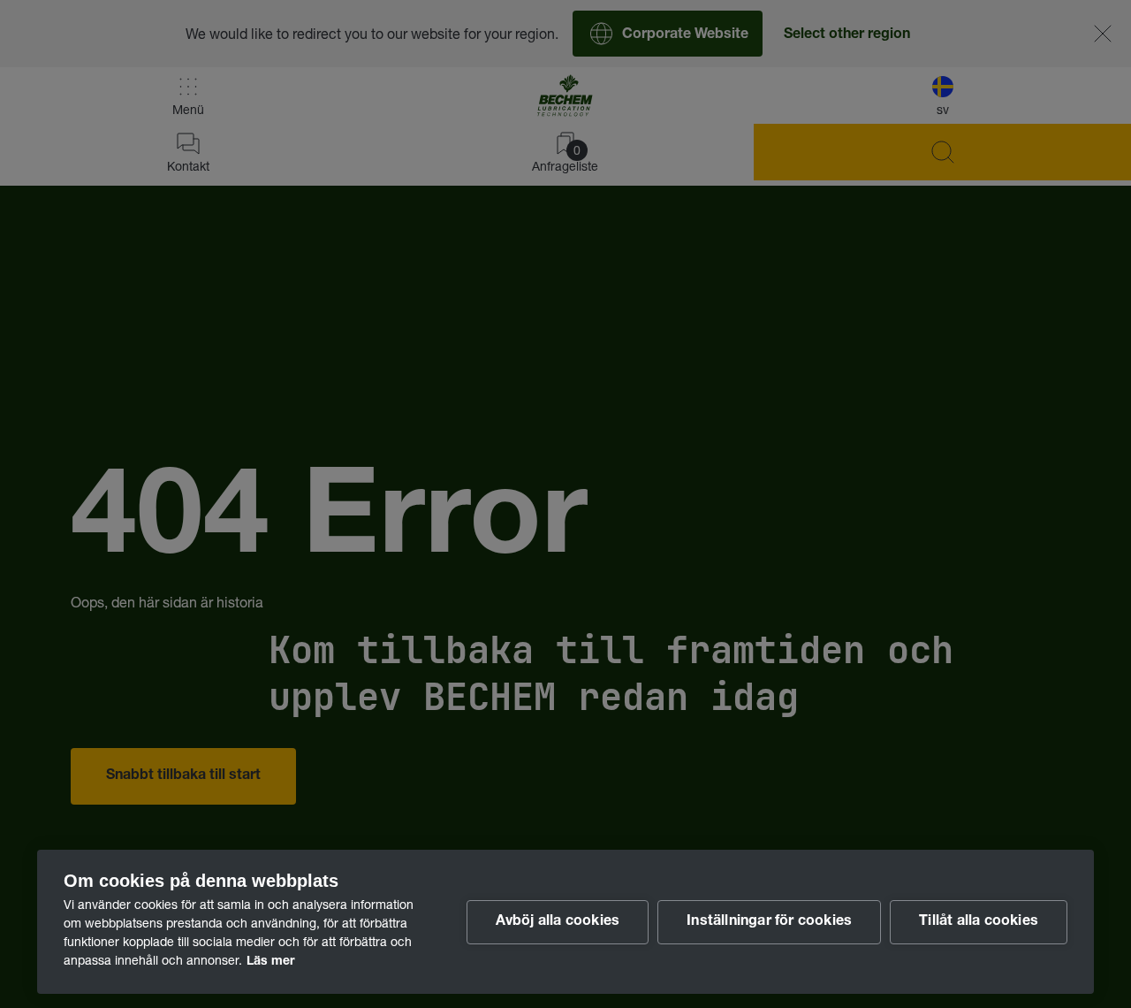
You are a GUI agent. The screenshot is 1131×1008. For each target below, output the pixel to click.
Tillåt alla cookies (978, 922)
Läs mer (270, 962)
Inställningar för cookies (769, 922)
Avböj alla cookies (558, 922)
